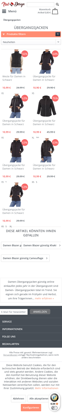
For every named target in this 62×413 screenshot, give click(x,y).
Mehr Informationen (46, 388)
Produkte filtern (32, 34)
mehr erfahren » (44, 298)
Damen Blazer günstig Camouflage (23, 258)
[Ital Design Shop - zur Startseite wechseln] (13, 4)
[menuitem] (9, 11)
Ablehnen (18, 398)
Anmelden (40, 311)
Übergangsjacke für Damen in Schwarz (44, 78)
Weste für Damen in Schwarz (13, 78)
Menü (12, 11)
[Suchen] (57, 4)
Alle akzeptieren (38, 398)
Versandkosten (10, 354)
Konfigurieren (31, 407)
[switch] (54, 408)
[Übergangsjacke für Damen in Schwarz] (46, 61)
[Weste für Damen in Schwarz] (15, 61)
